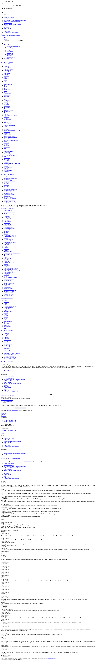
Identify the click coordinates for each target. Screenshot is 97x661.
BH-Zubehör (7, 220)
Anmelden (9, 46)
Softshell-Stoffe (7, 134)
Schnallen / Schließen (9, 279)
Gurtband (6, 238)
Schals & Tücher (8, 344)
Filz (4, 85)
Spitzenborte (7, 284)
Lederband (6, 249)
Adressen (9, 50)
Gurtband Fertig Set (8, 239)
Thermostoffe (7, 147)
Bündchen (6, 78)
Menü (5, 37)
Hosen (5, 310)
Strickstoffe (6, 141)
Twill (5, 149)
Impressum (6, 27)
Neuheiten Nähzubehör (9, 212)
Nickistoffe (6, 117)
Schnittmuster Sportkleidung (10, 189)
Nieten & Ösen (7, 260)
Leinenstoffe (7, 106)
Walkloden (6, 160)
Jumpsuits (6, 313)
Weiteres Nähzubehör (9, 291)
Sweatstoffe (6, 143)
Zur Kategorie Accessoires (7, 330)
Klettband (6, 250)
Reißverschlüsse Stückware (10, 269)
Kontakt (6, 25)
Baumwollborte (7, 221)
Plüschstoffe (6, 122)
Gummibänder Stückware (10, 236)
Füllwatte (6, 234)
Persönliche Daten (11, 49)
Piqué (5, 121)
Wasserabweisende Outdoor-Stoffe (12, 163)
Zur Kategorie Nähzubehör (7, 208)
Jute (5, 99)
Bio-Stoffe (6, 76)
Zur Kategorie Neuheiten (7, 62)
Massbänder (6, 255)
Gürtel (5, 336)
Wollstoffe (6, 169)
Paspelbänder (7, 265)
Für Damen (6, 183)
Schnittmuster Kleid (8, 193)
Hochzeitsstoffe (7, 93)
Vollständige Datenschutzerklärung (12, 21)
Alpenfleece (6, 66)
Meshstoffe (6, 108)
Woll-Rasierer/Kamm (9, 294)
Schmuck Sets (7, 345)
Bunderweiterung (8, 225)
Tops (5, 328)
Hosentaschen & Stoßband (10, 242)
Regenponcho (7, 273)
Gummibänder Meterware (10, 235)
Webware (6, 166)
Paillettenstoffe (7, 119)
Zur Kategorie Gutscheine (7, 361)
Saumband (6, 275)
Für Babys (6, 187)
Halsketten (6, 338)
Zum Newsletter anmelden (7, 400)
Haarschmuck (7, 337)
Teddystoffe (6, 145)
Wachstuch (6, 162)
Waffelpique (6, 159)
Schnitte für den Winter (9, 201)
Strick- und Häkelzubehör (10, 358)
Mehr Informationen (51, 658)
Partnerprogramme (8, 451)
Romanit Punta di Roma (9, 125)
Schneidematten (7, 280)
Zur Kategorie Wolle (5, 350)
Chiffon (5, 81)
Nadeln (5, 257)
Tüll (5, 148)
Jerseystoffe (6, 96)
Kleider (5, 314)
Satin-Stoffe (6, 129)
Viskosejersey (7, 152)
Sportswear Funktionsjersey (10, 137)
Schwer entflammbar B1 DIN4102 (12, 130)
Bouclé (5, 77)
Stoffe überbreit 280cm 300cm (11, 140)
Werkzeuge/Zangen (8, 292)
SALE (5, 126)
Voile (5, 156)
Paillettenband (7, 266)
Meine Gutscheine (11, 57)
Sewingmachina (7, 179)
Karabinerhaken (7, 243)
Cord (5, 82)
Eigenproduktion (8, 84)
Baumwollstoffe (7, 71)
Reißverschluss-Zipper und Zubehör (12, 270)
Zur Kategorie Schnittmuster (7, 174)
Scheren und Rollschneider (10, 277)
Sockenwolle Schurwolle (10, 354)
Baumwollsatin (7, 67)
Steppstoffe (6, 138)
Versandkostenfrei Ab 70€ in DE (8, 395)
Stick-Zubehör (7, 286)
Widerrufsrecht (7, 28)
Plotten (5, 213)
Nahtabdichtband (8, 258)
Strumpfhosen (7, 325)
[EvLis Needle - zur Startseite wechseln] (10, 35)
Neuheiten (6, 302)
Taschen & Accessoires (9, 194)
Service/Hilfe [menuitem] (13, 23)
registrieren (17, 46)
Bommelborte (7, 223)
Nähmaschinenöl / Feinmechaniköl (12, 253)
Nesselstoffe (6, 114)
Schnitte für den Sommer (10, 198)
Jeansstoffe (6, 97)
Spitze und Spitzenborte (9, 136)
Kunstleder (6, 103)
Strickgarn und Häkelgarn (10, 357)
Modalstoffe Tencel (8, 110)
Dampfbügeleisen (8, 210)
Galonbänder (7, 216)
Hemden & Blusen (8, 307)
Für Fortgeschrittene (8, 197)
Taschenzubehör (7, 287)
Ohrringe (6, 341)
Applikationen (7, 217)
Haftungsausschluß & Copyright (11, 32)
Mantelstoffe (7, 107)
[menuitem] (50, 17)
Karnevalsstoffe (7, 100)
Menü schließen (7, 44)
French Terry (7, 89)
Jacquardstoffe (7, 95)
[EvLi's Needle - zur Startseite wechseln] (11, 458)
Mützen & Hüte (7, 340)
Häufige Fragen (8, 420)
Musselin (6, 112)
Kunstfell (6, 102)
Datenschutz (7, 31)
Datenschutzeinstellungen (7, 659)
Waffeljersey (7, 158)
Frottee (5, 91)
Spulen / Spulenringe (9, 283)
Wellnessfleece (7, 164)
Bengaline (6, 74)
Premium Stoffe (7, 123)
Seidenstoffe (7, 132)
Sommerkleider (7, 326)
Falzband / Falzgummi (9, 229)
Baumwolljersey (7, 70)
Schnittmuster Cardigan (9, 190)
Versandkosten (27, 461)
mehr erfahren (31, 206)
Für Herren (6, 185)
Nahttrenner (6, 261)
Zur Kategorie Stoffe (6, 63)
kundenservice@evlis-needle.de (8, 430)
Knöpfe (5, 246)
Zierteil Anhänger (8, 295)
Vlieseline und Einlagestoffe (10, 155)
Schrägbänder (7, 281)
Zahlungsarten (10, 51)
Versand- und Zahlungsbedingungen (12, 24)
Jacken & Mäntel (8, 311)
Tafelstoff (6, 144)
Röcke (5, 318)
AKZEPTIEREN (17, 659)
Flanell (5, 87)
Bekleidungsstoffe (8, 170)
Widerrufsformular (8, 23)
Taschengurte (7, 348)
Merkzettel (9, 55)
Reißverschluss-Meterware (10, 272)
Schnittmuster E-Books (9, 176)
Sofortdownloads (11, 54)
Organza (6, 118)
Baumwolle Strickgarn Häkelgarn (12, 353)
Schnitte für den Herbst (9, 200)
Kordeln (6, 247)
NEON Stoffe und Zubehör (10, 115)
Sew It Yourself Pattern (9, 181)
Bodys (5, 304)
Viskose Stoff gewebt (9, 154)
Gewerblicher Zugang (9, 19)
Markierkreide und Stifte (9, 254)
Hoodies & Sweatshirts (9, 308)
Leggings (6, 315)
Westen (5, 300)
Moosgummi (7, 111)
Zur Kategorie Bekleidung (7, 298)
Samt (5, 128)
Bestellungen (10, 53)
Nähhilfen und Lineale (9, 262)
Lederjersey (6, 104)
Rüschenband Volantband (10, 214)
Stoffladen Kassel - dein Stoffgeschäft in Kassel (15, 20)
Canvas (5, 80)
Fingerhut (6, 232)
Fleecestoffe (6, 88)
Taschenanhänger (8, 346)
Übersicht (9, 47)
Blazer (5, 303)
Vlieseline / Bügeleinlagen (10, 290)
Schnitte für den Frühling (10, 202)
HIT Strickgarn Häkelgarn (10, 356)
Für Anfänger (7, 196)
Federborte (6, 231)
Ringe (5, 342)
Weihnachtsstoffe (8, 167)
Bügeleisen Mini (8, 224)
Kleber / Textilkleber (8, 245)
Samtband (6, 276)
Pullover (6, 317)
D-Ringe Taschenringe (9, 228)
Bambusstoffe (7, 73)
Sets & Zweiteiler (8, 321)
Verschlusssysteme (8, 288)
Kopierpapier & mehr (9, 240)
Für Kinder (6, 186)
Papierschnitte (7, 182)
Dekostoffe (6, 171)
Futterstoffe (6, 92)
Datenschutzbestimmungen (13, 410)
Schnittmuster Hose (8, 191)
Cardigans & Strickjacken (10, 306)
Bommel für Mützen (8, 219)
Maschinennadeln (8, 251)
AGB (5, 29)
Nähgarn (6, 264)
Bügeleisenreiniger (8, 227)
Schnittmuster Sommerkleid (10, 178)
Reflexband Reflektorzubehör (11, 268)
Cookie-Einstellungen (9, 17)
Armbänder (6, 334)
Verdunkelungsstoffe (8, 151)
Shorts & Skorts (7, 323)
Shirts (5, 322)
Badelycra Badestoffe (9, 69)
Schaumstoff (7, 133)
